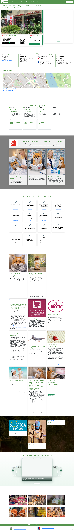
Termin (22, 1)
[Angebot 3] (59, 41)
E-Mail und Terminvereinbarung (7, 60)
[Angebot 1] (57, 42)
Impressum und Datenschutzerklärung (20, 529)
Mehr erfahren (15, 209)
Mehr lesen (13, 325)
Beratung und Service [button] (16, 1)
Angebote (26, 1)
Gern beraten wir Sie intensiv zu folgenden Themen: (36, 296)
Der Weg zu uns (9, 62)
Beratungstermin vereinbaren (21, 327)
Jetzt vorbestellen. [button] (51, 395)
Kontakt (32, 1)
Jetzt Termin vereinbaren (58, 36)
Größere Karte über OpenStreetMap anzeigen (10, 88)
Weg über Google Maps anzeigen (8, 90)
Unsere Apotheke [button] (43, 1)
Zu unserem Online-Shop (34, 44)
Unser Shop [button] (37, 1)
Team (30, 1)
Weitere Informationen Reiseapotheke (54, 364)
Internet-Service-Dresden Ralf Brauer (48, 528)
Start (11, 1)
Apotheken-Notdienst (28, 64)
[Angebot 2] (58, 41)
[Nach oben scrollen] (72, 529)
